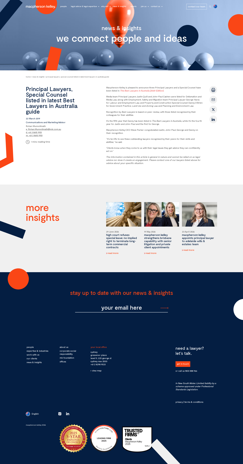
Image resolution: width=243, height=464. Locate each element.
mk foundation (67, 357)
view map (97, 370)
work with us (33, 354)
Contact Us (155, 6)
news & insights (34, 362)
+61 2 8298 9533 (98, 364)
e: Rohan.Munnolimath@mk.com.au (43, 129)
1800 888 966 (191, 370)
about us (64, 347)
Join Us (144, 6)
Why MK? (104, 6)
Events (133, 6)
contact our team (196, 6)
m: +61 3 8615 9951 (34, 135)
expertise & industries (37, 350)
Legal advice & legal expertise (84, 6)
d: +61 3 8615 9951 (34, 132)
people (30, 347)
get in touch (183, 363)
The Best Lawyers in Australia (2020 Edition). (142, 90)
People (63, 6)
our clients (32, 358)
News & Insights (119, 6)
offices (63, 361)
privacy (179, 402)
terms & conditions (193, 402)
